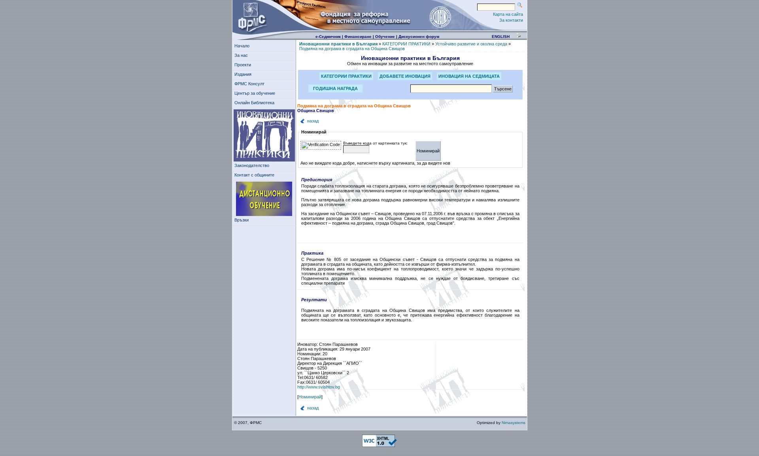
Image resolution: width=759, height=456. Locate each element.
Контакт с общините (254, 175)
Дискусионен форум (418, 36)
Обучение (385, 36)
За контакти (511, 20)
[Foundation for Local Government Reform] (250, 16)
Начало (241, 45)
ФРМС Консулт (249, 83)
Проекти (242, 64)
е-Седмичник (328, 36)
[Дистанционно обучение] (264, 199)
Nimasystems (513, 422)
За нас (241, 55)
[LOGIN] (440, 16)
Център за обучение (254, 93)
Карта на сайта (508, 14)
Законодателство (251, 165)
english (501, 36)
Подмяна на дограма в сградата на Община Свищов (352, 48)
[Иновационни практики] (264, 135)
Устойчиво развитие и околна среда (471, 43)
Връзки (241, 220)
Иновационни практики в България (338, 43)
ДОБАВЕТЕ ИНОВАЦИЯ (405, 76)
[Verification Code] (320, 145)
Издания (242, 74)
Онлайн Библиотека (254, 102)
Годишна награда (335, 88)
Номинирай (309, 396)
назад (313, 120)
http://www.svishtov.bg (318, 387)
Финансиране (358, 36)
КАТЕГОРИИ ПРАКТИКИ (406, 43)
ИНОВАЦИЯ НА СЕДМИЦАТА (469, 76)
